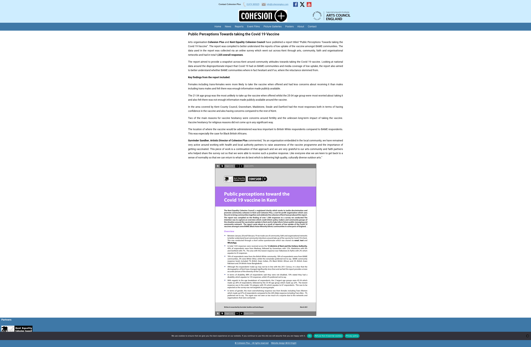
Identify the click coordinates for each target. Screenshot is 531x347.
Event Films (253, 26)
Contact (312, 26)
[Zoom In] (242, 166)
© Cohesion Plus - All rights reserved (252, 343)
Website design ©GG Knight (283, 343)
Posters (289, 26)
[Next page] (222, 166)
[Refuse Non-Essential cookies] (527, 336)
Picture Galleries (273, 26)
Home (217, 26)
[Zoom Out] (237, 166)
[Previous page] (218, 166)
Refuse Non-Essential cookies (328, 336)
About (300, 26)
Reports (239, 26)
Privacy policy (352, 336)
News (228, 26)
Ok (309, 336)
